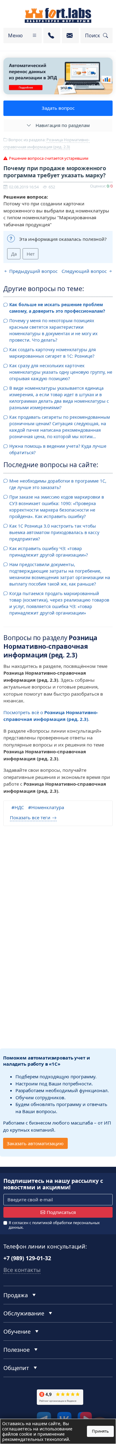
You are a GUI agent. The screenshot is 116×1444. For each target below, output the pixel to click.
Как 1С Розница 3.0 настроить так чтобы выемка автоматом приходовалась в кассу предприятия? (54, 532)
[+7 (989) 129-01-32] (51, 35)
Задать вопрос (58, 108)
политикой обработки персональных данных (54, 1225)
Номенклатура (47, 807)
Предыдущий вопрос (33, 271)
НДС (19, 807)
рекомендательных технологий (35, 1439)
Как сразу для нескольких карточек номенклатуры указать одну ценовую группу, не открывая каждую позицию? (60, 372)
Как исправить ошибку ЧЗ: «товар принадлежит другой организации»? (48, 551)
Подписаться (61, 1212)
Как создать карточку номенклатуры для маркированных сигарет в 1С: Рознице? (52, 353)
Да (14, 254)
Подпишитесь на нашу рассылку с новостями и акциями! (53, 1184)
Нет (31, 254)
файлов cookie (17, 1434)
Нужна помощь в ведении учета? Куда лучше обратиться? (57, 449)
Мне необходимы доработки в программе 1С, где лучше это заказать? (57, 484)
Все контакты (22, 1269)
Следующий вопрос (85, 271)
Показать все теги (30, 817)
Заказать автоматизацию (35, 1143)
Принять (100, 1431)
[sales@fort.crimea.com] (70, 35)
